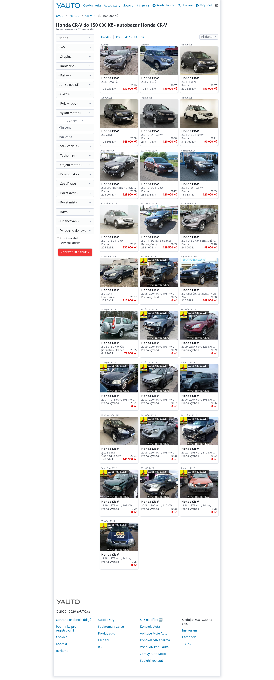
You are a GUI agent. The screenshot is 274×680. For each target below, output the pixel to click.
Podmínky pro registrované (66, 628)
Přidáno (207, 37)
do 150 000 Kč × (134, 37)
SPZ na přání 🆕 (151, 620)
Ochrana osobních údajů (73, 620)
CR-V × (118, 37)
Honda (74, 16)
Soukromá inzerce (136, 5)
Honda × (106, 37)
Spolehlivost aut (151, 661)
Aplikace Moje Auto (153, 633)
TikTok (186, 644)
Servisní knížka (70, 243)
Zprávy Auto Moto (153, 654)
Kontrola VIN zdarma (155, 640)
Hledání (103, 640)
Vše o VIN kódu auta (154, 647)
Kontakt (61, 644)
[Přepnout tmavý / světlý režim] (216, 5)
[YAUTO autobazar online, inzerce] (68, 6)
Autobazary (112, 5)
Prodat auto (106, 633)
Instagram (189, 630)
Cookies (61, 637)
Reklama (62, 651)
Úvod (60, 16)
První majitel (68, 238)
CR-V (88, 16)
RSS (100, 647)
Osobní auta (92, 5)
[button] (75, 252)
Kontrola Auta (150, 627)
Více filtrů (73, 120)
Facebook (189, 637)
